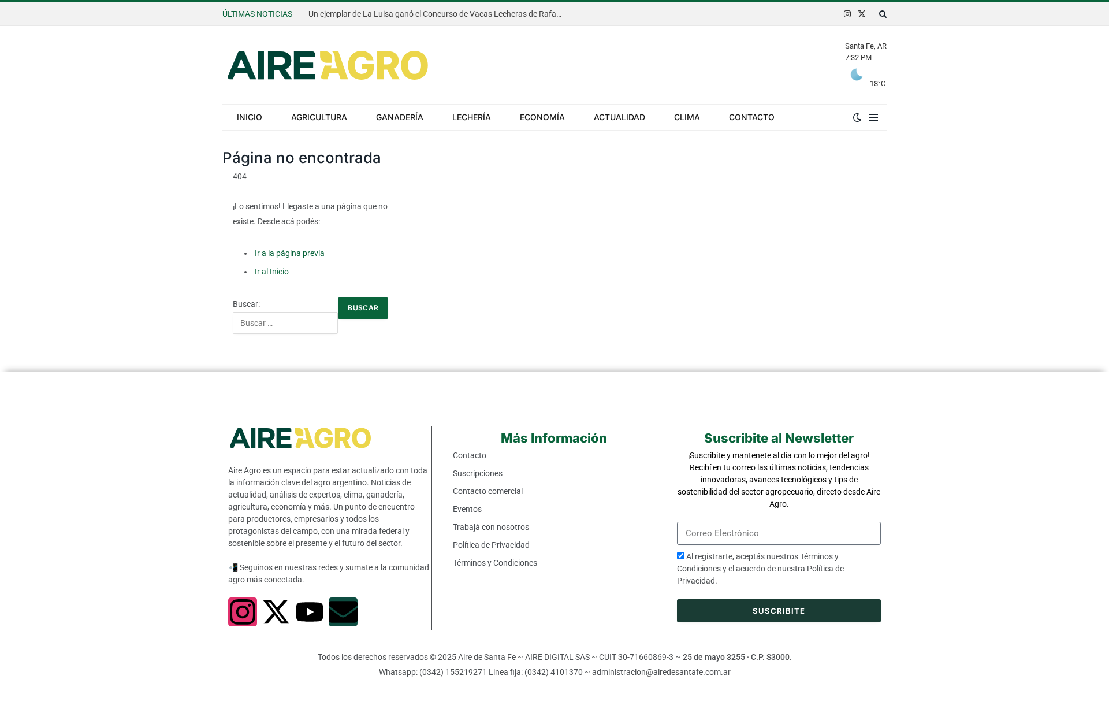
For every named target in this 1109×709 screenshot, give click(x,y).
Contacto (752, 117)
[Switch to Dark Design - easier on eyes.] (857, 117)
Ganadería (399, 117)
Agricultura (319, 117)
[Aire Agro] (327, 65)
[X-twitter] (276, 611)
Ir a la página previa (290, 253)
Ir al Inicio (272, 271)
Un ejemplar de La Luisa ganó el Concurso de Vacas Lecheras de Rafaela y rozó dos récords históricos (438, 13)
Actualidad (619, 117)
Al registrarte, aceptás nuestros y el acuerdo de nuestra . (760, 568)
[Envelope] (343, 611)
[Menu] (873, 117)
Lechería (471, 117)
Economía (542, 117)
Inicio (249, 117)
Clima (687, 117)
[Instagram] (242, 611)
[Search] (882, 13)
